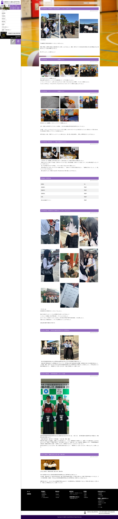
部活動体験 (100, 492)
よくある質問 (100, 495)
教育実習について (101, 501)
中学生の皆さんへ (5, 27)
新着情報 (3, 14)
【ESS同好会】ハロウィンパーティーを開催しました (52, 91)
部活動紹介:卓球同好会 (46, 178)
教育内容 (4, 22)
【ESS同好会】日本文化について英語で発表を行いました (53, 141)
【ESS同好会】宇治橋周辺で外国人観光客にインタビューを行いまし (56, 8)
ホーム (28, 491)
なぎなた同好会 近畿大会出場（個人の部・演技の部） (53, 454)
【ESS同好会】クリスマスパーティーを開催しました (52, 59)
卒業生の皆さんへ (101, 499)
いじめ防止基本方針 (45, 497)
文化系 (85, 494)
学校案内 (4, 16)
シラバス (57, 492)
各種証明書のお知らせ (74, 496)
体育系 (85, 492)
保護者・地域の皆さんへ (6, 30)
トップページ (4, 11)
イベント (99, 505)
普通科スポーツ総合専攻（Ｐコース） (76, 492)
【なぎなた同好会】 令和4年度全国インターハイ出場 (53, 373)
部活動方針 (86, 497)
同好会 (85, 495)
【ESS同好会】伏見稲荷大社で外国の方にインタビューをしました (55, 210)
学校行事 (57, 497)
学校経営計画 (44, 494)
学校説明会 (100, 494)
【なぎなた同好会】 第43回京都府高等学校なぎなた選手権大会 (55, 330)
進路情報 (43, 495)
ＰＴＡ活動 (100, 507)
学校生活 (4, 19)
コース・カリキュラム (73, 494)
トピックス (58, 495)
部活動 (3, 25)
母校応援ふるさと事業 (102, 502)
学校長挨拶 (44, 492)
